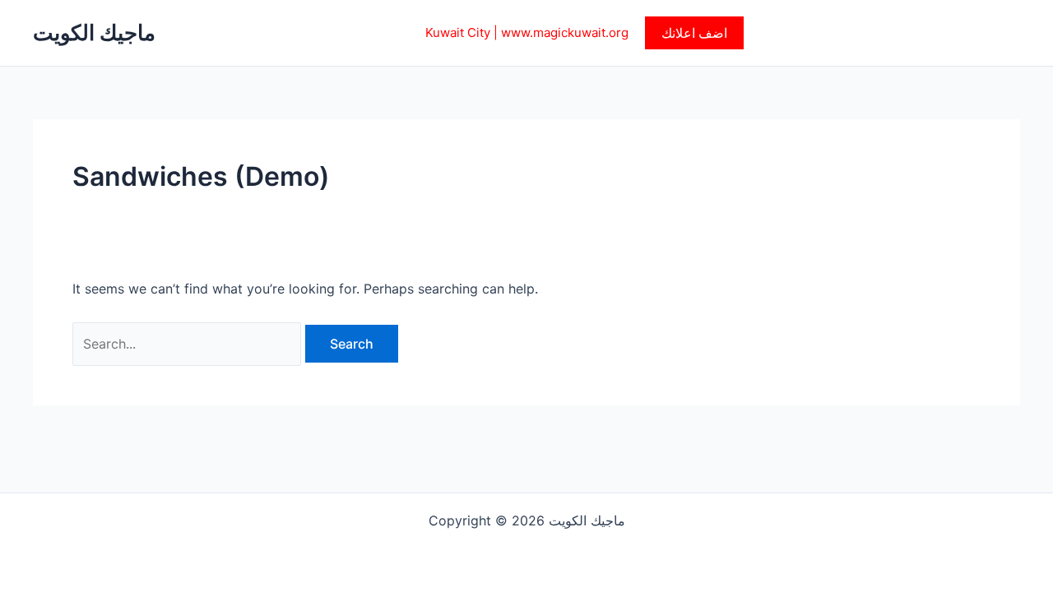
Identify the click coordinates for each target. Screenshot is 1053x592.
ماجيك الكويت (94, 32)
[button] (694, 32)
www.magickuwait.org (565, 32)
